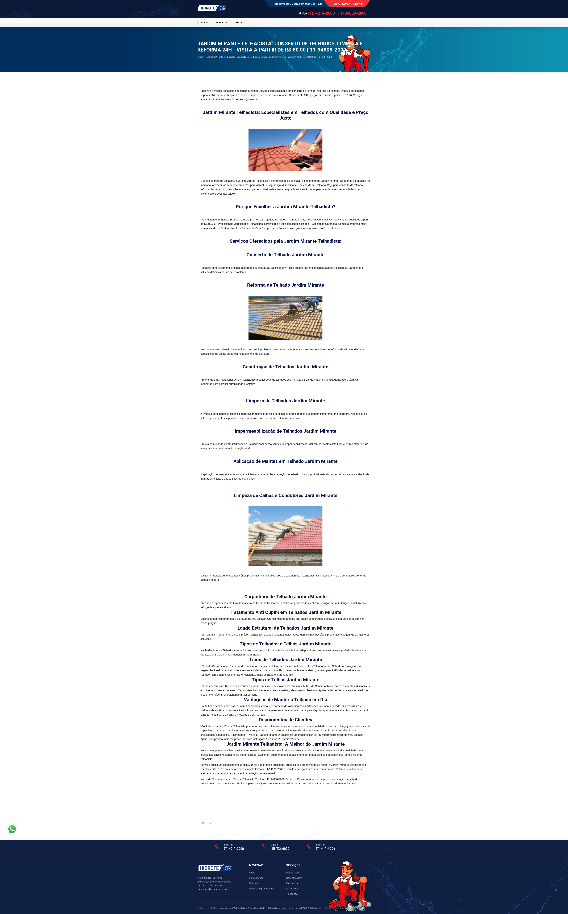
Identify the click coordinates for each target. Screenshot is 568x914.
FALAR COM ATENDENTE (348, 3)
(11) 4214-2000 (321, 13)
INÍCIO (204, 22)
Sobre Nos (255, 883)
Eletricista (292, 883)
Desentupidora (294, 877)
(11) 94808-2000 (352, 13)
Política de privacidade (261, 888)
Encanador (292, 888)
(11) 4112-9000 (280, 848)
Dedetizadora (293, 872)
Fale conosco (256, 877)
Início (200, 56)
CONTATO (240, 22)
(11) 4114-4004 (325, 848)
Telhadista (292, 893)
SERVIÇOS (221, 22)
